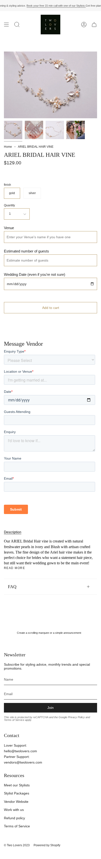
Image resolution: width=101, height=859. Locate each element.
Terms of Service (17, 826)
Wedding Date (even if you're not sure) (34, 274)
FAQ (12, 586)
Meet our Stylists (17, 785)
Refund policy (14, 818)
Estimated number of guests (26, 251)
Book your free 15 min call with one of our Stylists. (56, 5)
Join (50, 708)
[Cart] (94, 24)
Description (12, 532)
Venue (9, 228)
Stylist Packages (16, 793)
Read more (14, 568)
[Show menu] (6, 24)
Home (8, 146)
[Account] (84, 24)
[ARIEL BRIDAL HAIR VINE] (13, 130)
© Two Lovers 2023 (17, 845)
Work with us (14, 810)
